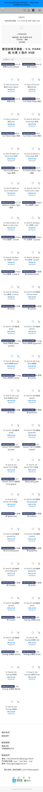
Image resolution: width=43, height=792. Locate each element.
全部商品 (21, 17)
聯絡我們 (5, 736)
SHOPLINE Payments (25, 789)
